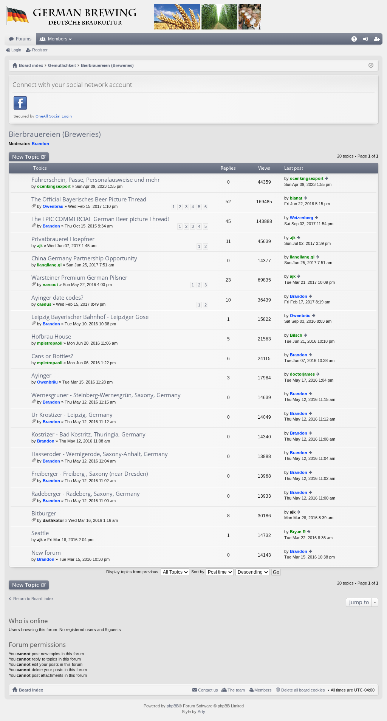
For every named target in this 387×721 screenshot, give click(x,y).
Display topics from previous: (133, 571)
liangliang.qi (49, 265)
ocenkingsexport (54, 186)
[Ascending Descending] (252, 571)
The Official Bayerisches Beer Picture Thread (88, 199)
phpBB (173, 706)
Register (40, 50)
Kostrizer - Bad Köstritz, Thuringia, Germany (88, 434)
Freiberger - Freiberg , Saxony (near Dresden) (89, 473)
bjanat (296, 198)
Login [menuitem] (367, 40)
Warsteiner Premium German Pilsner (79, 277)
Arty (201, 711)
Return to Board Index (33, 598)
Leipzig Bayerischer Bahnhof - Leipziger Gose (90, 316)
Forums (23, 39)
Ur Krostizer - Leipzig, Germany (72, 414)
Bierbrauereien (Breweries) (55, 134)
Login (16, 50)
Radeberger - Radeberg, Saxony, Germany (85, 493)
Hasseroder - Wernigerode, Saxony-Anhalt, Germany (99, 454)
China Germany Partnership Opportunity (84, 258)
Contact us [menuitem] (208, 690)
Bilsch (296, 335)
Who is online (28, 620)
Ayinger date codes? (57, 297)
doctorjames (302, 374)
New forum (46, 552)
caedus (44, 304)
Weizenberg (301, 217)
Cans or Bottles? (52, 356)
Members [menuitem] (263, 690)
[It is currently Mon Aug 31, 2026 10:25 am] (370, 65)
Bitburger (43, 513)
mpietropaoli (49, 343)
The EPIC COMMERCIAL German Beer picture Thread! (100, 219)
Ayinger (41, 375)
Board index (31, 690)
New (25, 156)
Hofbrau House (51, 336)
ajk (40, 245)
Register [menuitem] (378, 40)
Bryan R (298, 531)
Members (57, 39)
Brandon (40, 143)
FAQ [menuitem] (356, 40)
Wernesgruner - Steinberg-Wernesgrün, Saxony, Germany (106, 395)
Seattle (40, 533)
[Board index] (133, 16)
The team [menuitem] (236, 690)
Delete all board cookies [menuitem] (303, 690)
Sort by (198, 571)
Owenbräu (53, 206)
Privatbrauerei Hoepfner (62, 239)
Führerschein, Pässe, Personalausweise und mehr (95, 179)
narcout (50, 284)
